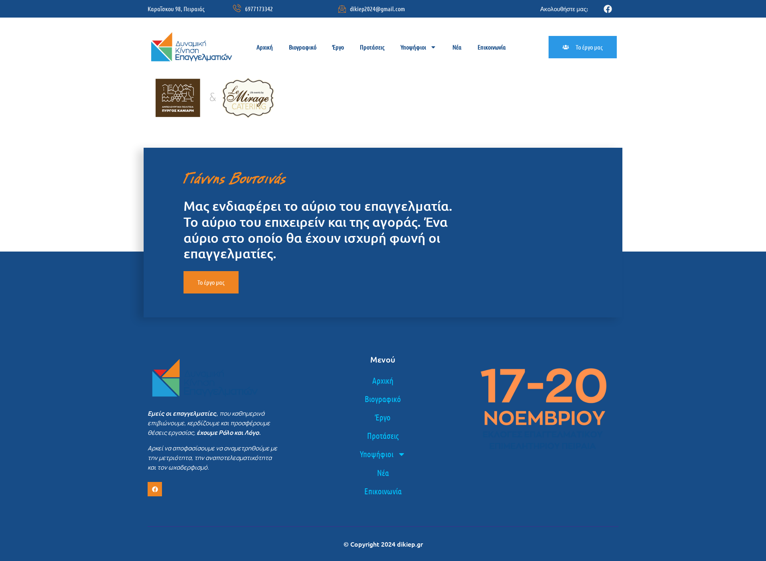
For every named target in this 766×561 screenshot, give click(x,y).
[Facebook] (608, 9)
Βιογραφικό (302, 47)
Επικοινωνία (492, 47)
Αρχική (265, 47)
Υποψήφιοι (413, 47)
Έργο (338, 47)
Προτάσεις (372, 47)
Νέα (457, 47)
